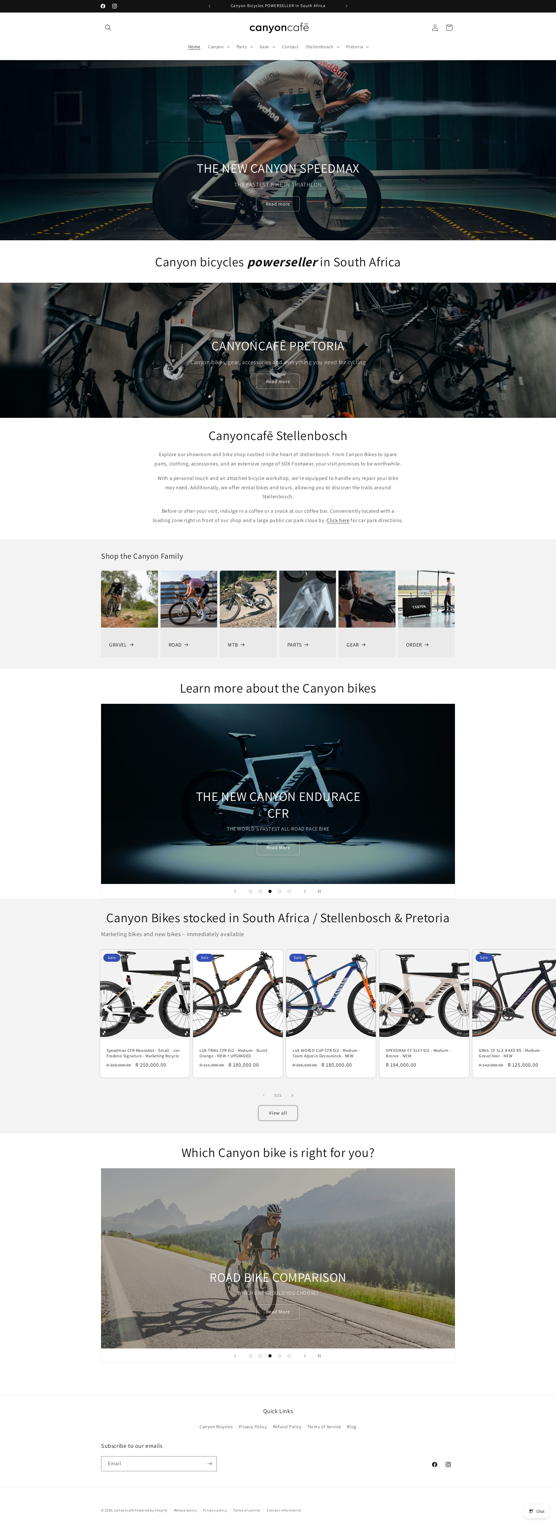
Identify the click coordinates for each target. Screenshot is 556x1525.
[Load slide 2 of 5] (260, 891)
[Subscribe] (209, 1463)
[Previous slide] (235, 891)
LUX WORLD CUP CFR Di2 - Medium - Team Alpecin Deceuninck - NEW (326, 1053)
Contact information (284, 1510)
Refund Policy (287, 1426)
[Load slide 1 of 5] (250, 891)
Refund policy (185, 1510)
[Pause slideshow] (321, 891)
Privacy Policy (253, 1426)
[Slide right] (292, 1095)
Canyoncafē (124, 1510)
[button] (108, 28)
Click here (338, 520)
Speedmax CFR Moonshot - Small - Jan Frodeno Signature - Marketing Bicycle (143, 1053)
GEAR (353, 644)
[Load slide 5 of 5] (289, 891)
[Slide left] (264, 1095)
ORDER (414, 644)
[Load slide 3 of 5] (270, 891)
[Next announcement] (346, 6)
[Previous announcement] (209, 6)
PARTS (294, 644)
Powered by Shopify (151, 1510)
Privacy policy (215, 1510)
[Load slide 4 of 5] (279, 891)
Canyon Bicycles (216, 1426)
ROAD (175, 644)
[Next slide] (305, 891)
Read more (278, 204)
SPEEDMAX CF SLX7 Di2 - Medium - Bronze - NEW (418, 1053)
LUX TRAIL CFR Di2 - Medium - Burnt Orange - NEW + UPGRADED (233, 1053)
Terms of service (246, 1510)
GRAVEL (118, 644)
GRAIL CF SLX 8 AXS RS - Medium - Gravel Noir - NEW (511, 1053)
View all (278, 1113)
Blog (351, 1426)
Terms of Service (324, 1426)
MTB (233, 644)
